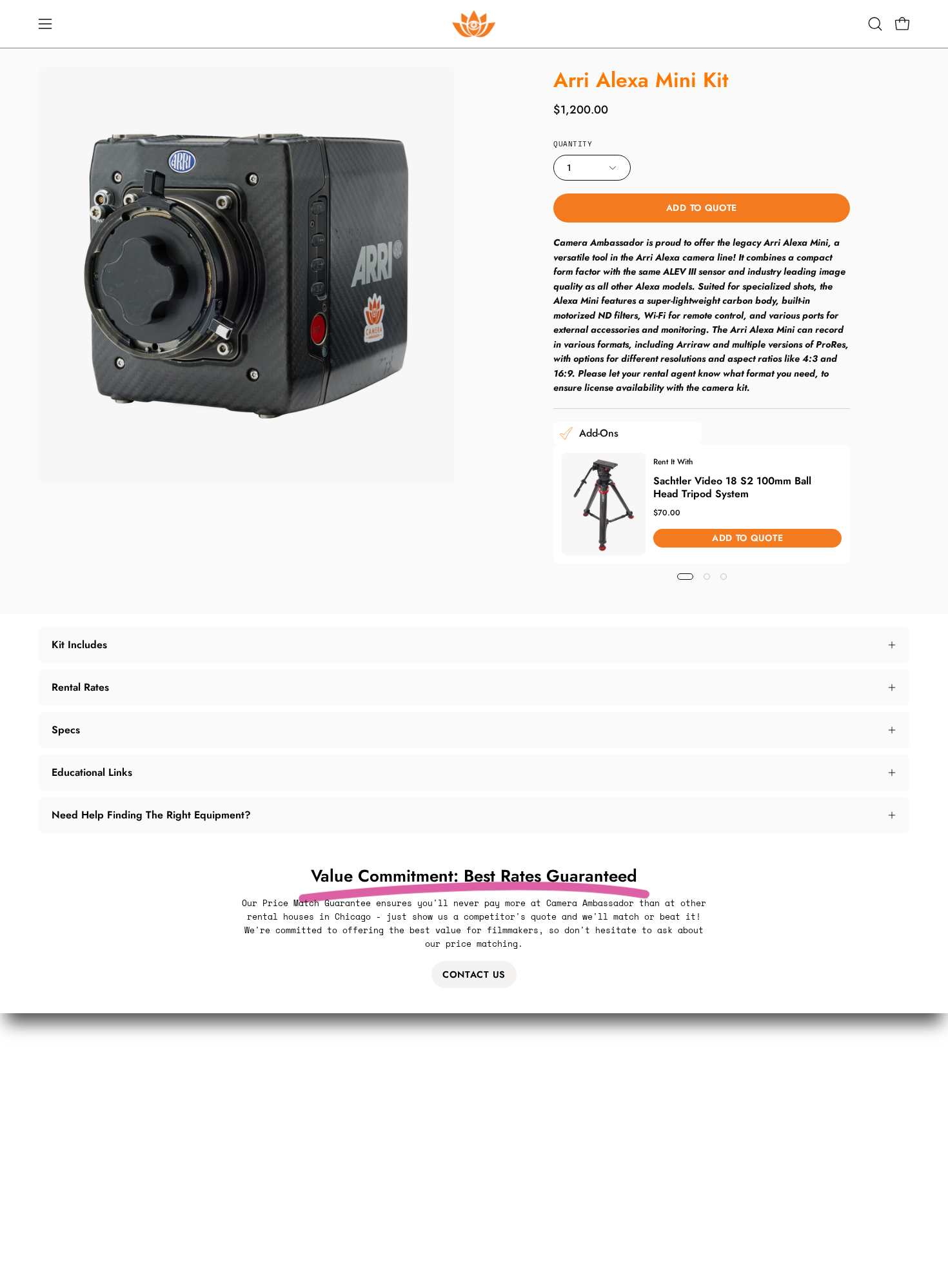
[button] (875, 23)
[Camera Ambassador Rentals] (474, 24)
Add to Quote (701, 207)
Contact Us (474, 974)
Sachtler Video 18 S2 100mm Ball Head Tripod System (732, 486)
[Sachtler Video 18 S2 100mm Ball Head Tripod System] (604, 504)
